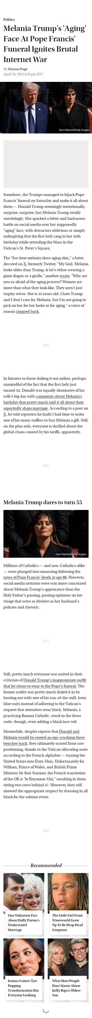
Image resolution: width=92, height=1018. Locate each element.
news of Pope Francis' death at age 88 (35, 577)
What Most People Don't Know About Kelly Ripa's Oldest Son (66, 988)
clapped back (27, 311)
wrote (65, 276)
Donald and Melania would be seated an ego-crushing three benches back (44, 737)
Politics (9, 19)
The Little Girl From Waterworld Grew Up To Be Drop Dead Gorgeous (67, 922)
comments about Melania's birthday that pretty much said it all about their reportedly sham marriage (43, 402)
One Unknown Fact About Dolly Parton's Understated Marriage (24, 922)
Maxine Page (17, 69)
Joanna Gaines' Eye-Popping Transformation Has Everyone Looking (23, 988)
